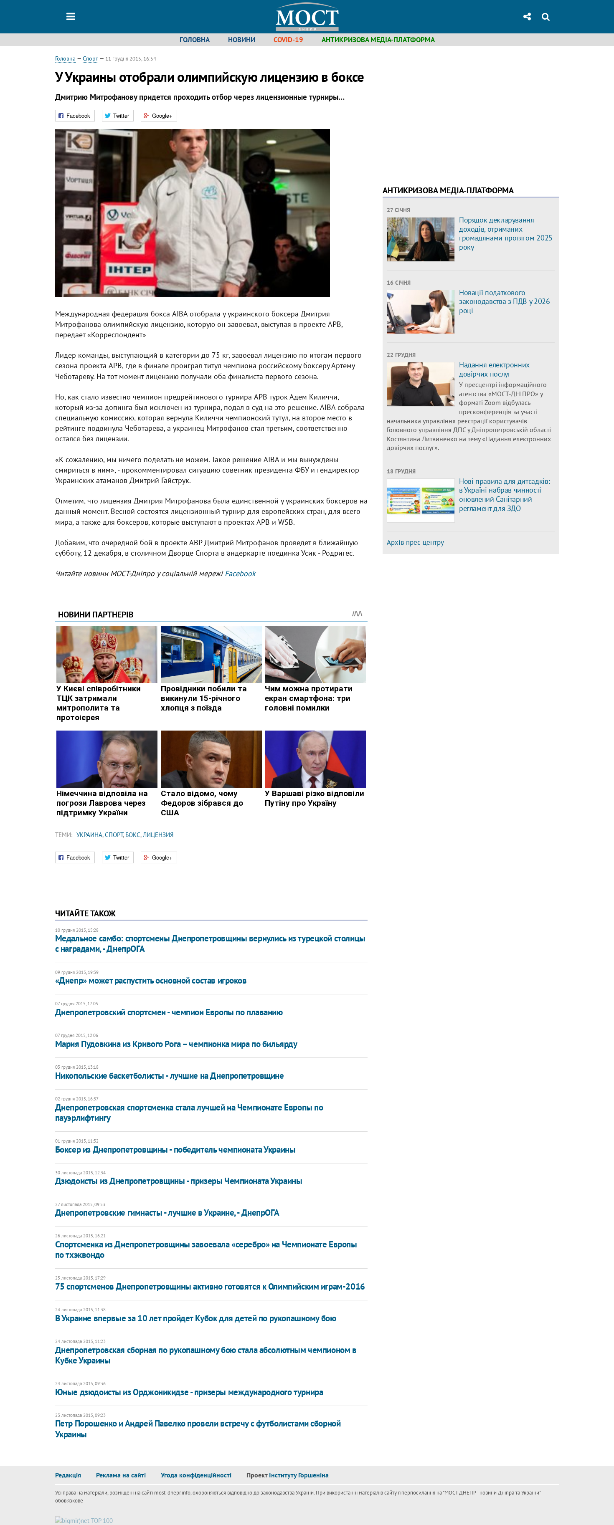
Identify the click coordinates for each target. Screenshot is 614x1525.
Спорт (90, 58)
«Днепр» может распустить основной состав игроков (151, 980)
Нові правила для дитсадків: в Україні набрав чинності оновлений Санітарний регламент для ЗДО (504, 494)
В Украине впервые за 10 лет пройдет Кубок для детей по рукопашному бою (195, 1318)
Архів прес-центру (415, 542)
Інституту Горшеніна (299, 1475)
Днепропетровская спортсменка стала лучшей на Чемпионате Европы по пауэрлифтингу (189, 1112)
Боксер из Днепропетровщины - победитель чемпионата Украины (175, 1149)
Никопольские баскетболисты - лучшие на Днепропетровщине (169, 1075)
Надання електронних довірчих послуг (494, 369)
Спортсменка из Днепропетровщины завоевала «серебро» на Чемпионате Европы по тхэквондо (206, 1249)
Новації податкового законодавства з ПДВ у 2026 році (504, 301)
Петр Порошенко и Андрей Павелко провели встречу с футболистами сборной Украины (198, 1428)
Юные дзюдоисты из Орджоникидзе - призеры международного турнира (189, 1392)
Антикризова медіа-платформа (378, 39)
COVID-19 (288, 39)
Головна (195, 39)
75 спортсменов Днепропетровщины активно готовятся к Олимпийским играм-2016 (210, 1286)
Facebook (240, 573)
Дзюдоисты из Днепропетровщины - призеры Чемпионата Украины (178, 1180)
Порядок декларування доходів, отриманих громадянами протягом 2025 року (506, 233)
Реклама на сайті (121, 1475)
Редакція (68, 1475)
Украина (89, 835)
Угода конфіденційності (196, 1475)
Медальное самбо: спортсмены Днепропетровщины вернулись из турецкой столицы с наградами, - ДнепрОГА (210, 943)
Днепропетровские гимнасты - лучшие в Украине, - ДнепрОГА (167, 1212)
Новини (241, 39)
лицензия (158, 835)
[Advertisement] (453, 112)
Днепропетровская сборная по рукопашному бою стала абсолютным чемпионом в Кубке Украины (206, 1355)
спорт (114, 835)
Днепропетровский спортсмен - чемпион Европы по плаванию (169, 1012)
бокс (132, 835)
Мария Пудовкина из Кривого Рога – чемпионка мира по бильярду (176, 1044)
